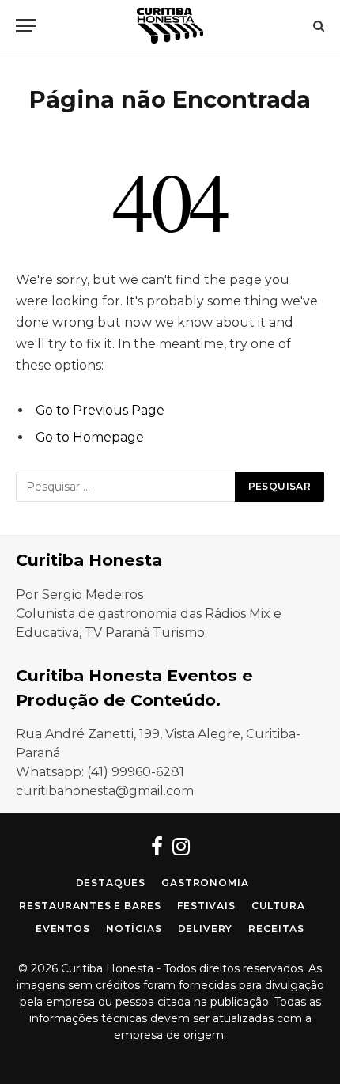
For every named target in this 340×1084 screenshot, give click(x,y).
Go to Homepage (90, 437)
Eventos (63, 928)
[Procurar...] (317, 26)
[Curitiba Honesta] (170, 25)
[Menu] (26, 26)
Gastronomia (204, 883)
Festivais (206, 906)
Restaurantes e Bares (90, 906)
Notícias (134, 928)
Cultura (278, 906)
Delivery (205, 928)
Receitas (276, 928)
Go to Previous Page (100, 410)
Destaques (111, 883)
